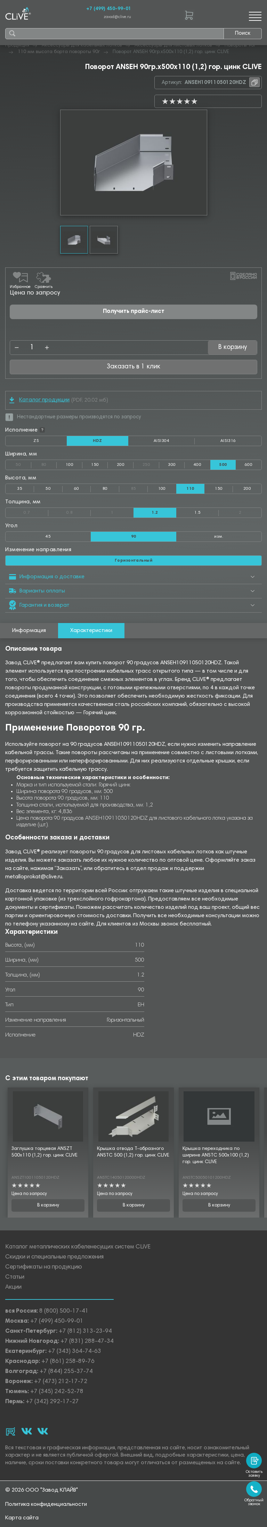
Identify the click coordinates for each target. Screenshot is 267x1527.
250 (151, 463)
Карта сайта (22, 1518)
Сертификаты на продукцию (43, 1267)
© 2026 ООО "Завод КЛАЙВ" (41, 1490)
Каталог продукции (44, 400)
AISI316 (240, 442)
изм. (218, 537)
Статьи (14, 1277)
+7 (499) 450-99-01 (108, 9)
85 (139, 487)
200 (120, 465)
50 (23, 463)
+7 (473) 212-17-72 (60, 1382)
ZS (50, 442)
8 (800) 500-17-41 (64, 1311)
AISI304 (174, 442)
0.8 (78, 511)
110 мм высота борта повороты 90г (59, 52)
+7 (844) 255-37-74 (66, 1372)
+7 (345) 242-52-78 (56, 1392)
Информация (29, 630)
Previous (65, 162)
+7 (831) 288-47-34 (87, 1342)
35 (19, 489)
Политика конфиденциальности (46, 1504)
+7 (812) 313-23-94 (85, 1331)
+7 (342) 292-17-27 (52, 1402)
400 (197, 465)
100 (69, 465)
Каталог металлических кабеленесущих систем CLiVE (78, 1247)
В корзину (48, 1205)
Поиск (242, 33)
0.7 (36, 511)
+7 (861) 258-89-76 (68, 1362)
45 (48, 537)
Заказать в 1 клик (133, 367)
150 (95, 465)
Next (201, 162)
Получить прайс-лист (133, 312)
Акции (13, 1287)
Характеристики (91, 630)
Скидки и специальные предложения (54, 1257)
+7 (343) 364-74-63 (74, 1352)
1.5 (197, 513)
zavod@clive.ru (117, 17)
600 (248, 465)
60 (76, 489)
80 (49, 463)
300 (172, 465)
